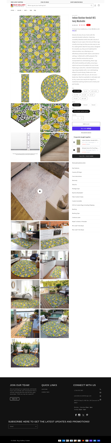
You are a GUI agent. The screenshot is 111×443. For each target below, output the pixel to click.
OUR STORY (44, 389)
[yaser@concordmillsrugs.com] (88, 392)
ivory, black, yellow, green (81, 111)
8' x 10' (84, 95)
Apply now (14, 398)
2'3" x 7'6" (94, 91)
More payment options (86, 132)
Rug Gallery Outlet (23, 440)
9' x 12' (76, 98)
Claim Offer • (86, 156)
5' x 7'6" (76, 95)
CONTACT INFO (45, 392)
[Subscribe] (36, 426)
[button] (13, 10)
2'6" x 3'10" (77, 91)
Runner (86, 105)
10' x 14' (84, 98)
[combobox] (59, 5)
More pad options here (78, 163)
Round (94, 105)
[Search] (91, 5)
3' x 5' (85, 91)
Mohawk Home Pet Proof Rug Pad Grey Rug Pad (90, 148)
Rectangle (76, 105)
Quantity (74, 115)
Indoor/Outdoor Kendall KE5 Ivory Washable (90, 140)
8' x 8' (91, 95)
